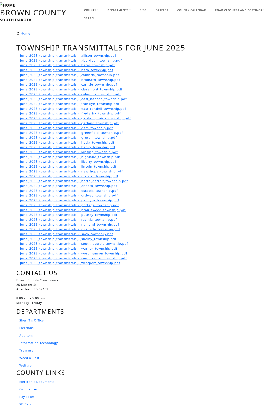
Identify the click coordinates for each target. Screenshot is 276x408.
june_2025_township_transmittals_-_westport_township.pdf (70, 263)
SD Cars (25, 404)
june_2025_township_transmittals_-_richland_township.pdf (69, 224)
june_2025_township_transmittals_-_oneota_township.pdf (68, 186)
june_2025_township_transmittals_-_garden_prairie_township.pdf (75, 118)
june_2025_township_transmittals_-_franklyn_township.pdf (69, 104)
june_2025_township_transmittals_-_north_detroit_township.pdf (74, 181)
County (90, 10)
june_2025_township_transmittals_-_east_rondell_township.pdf (73, 108)
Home (25, 33)
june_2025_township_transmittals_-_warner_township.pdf (68, 248)
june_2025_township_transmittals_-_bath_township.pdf (66, 70)
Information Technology (38, 343)
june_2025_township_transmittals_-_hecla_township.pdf (67, 142)
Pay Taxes (27, 397)
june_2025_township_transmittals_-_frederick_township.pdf (70, 113)
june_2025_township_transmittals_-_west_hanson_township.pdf (73, 253)
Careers (161, 10)
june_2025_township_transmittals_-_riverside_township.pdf (70, 229)
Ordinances (28, 389)
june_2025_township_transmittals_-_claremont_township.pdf (71, 89)
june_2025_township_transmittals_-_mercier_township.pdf (69, 176)
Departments (117, 10)
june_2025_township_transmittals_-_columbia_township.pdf (70, 94)
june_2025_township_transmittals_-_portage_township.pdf (69, 205)
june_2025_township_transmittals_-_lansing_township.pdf (69, 152)
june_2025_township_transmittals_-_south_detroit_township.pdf (74, 243)
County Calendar (191, 10)
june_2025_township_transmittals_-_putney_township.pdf (68, 214)
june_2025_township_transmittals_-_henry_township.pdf (67, 147)
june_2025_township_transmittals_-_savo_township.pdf (66, 234)
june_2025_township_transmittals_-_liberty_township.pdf (68, 161)
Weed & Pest (29, 358)
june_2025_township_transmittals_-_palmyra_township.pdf (69, 200)
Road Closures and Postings (238, 10)
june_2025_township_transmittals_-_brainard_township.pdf (70, 80)
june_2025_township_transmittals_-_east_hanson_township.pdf (73, 99)
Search (90, 18)
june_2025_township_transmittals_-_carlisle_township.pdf (68, 84)
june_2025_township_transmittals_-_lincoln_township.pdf (68, 166)
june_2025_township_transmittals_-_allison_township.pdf (68, 55)
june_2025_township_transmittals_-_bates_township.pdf (67, 65)
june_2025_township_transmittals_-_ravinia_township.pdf (68, 219)
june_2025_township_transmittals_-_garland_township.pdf (69, 123)
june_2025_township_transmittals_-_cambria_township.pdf (69, 75)
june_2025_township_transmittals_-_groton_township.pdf (68, 137)
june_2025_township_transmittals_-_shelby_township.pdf (68, 239)
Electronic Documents (36, 382)
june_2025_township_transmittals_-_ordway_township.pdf (69, 195)
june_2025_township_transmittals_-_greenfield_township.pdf (71, 132)
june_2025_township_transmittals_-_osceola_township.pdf (69, 190)
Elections (26, 328)
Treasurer (27, 350)
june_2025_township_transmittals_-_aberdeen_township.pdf (71, 60)
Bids (143, 10)
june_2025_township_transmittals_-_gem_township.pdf (66, 128)
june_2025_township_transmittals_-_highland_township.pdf (70, 157)
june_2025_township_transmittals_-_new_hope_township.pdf (71, 171)
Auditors (26, 335)
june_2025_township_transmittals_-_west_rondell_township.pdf (73, 258)
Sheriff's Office (31, 320)
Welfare (25, 365)
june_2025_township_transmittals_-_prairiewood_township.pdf (73, 210)
